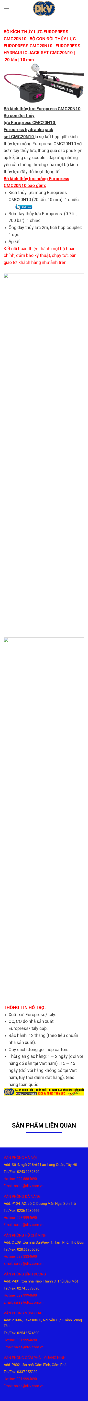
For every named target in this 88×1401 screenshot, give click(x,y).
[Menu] (7, 8)
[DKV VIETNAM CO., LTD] (44, 8)
